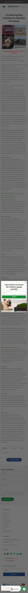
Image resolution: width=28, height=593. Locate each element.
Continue (14, 297)
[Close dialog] (26, 282)
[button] (24, 589)
